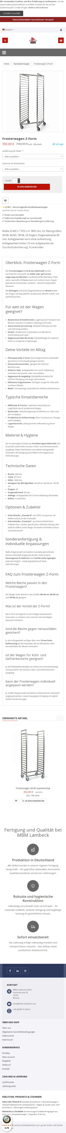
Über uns (6, 1027)
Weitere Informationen (38, 7)
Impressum (7, 1039)
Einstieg (6, 1053)
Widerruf (6, 1064)
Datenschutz (8, 1035)
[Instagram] (25, 971)
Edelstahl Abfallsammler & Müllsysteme (18, 1105)
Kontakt (6, 1068)
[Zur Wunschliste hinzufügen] (5, 201)
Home (6, 64)
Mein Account (8, 1057)
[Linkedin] (18, 971)
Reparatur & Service (37, 1114)
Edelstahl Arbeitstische (31, 1102)
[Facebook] (10, 971)
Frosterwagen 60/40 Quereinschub (33, 788)
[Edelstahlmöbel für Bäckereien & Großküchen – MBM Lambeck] (33, 40)
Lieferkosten (8, 1082)
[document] (33, 8)
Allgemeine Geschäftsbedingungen (18, 1031)
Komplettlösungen (19, 1114)
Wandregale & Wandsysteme (26, 1107)
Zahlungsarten (9, 1086)
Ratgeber (6, 1060)
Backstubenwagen (22, 64)
